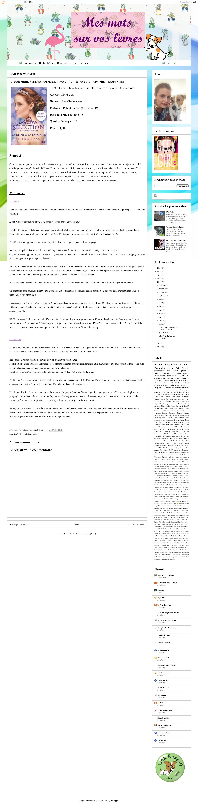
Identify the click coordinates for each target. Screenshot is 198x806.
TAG (187, 399)
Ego (179, 492)
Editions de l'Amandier (171, 492)
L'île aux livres (162, 695)
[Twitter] (175, 63)
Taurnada (157, 401)
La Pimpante (177, 515)
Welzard (169, 392)
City (155, 427)
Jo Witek (165, 434)
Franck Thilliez (170, 499)
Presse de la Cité (170, 534)
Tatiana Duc (174, 547)
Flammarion (172, 429)
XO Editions (162, 554)
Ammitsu (157, 462)
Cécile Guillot (176, 483)
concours (184, 554)
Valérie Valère (184, 550)
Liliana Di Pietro (179, 520)
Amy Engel (175, 401)
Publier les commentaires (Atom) (83, 533)
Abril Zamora (184, 457)
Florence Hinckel (159, 499)
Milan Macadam (183, 415)
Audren (172, 378)
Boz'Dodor (169, 425)
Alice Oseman (184, 459)
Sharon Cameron (171, 543)
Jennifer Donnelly (183, 508)
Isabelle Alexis (166, 506)
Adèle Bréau (184, 420)
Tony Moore (175, 550)
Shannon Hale (184, 448)
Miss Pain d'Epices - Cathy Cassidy (168, 337)
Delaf (174, 427)
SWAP (161, 448)
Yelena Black (166, 457)
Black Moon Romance (181, 471)
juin (160, 306)
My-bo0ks (161, 598)
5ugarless (99, 800)
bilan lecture (166, 401)
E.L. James (169, 489)
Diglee (156, 404)
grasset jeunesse (167, 557)
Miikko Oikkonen (163, 529)
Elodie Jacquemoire (169, 494)
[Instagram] (169, 63)
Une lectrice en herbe (165, 725)
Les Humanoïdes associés (167, 520)
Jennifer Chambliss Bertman (172, 413)
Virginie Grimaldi (173, 552)
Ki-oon (169, 390)
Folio (178, 429)
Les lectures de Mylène (165, 575)
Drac (164, 489)
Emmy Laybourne (166, 496)
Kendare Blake (178, 436)
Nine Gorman (162, 445)
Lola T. (187, 520)
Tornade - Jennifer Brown (175, 227)
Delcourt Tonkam (159, 487)
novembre (162, 288)
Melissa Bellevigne (159, 527)
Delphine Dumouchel (171, 487)
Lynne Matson (177, 438)
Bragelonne (157, 473)
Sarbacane (167, 448)
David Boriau (167, 485)
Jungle (186, 378)
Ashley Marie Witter (171, 466)
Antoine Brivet (158, 464)
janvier (161, 324)
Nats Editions (166, 418)
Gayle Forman (180, 499)
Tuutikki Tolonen (168, 455)
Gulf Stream (184, 429)
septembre (162, 295)
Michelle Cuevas (180, 527)
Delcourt (186, 411)
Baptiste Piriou (183, 422)
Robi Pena (157, 538)
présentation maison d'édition (162, 559)
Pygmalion (170, 445)
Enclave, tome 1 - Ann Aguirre (176, 240)
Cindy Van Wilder (177, 480)
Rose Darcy (181, 538)
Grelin (161, 501)
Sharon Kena (158, 450)
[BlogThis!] (53, 430)
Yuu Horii (178, 554)
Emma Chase (185, 494)
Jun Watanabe (165, 396)
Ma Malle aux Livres (165, 687)
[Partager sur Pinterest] (61, 430)
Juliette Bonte (158, 513)
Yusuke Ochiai (173, 408)
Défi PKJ (174, 383)
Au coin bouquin (163, 740)
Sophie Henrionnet (183, 450)
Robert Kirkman (184, 536)
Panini (182, 531)
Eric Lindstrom (176, 496)
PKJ (186, 364)
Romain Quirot (173, 538)
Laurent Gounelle (165, 517)
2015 (159, 343)
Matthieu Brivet (184, 524)
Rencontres (63, 63)
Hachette (170, 368)
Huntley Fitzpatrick (171, 432)
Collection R (22, 434)
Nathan (158, 364)
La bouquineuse (163, 650)
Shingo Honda (181, 543)
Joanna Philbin (173, 434)
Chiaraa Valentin (177, 411)
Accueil (77, 524)
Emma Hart (157, 496)
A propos (30, 63)
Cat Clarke (175, 476)
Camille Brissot (165, 473)
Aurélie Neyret (165, 394)
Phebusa (160, 590)
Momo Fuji (157, 418)
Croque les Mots (163, 658)
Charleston (167, 411)
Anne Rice (174, 462)
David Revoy (176, 485)
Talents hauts (184, 452)
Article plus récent (17, 524)
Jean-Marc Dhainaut (182, 387)
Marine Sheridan (178, 404)
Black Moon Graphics (166, 471)
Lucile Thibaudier (159, 522)
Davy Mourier (184, 485)
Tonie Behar (158, 455)
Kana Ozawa (163, 436)
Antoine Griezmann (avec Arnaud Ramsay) (176, 464)
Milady (175, 415)
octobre (162, 292)
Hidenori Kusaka (184, 503)
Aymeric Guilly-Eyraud (168, 469)
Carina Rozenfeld (168, 387)
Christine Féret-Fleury (181, 425)
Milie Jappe (178, 443)
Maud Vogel (169, 443)
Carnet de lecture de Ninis (167, 582)
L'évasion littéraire (164, 642)
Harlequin (178, 501)
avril (160, 313)
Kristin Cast (171, 375)
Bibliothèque (46, 63)
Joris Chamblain (160, 390)
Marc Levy (180, 522)
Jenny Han (157, 510)
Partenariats (81, 63)
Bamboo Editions (171, 422)
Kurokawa (171, 515)
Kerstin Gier (157, 515)
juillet (161, 303)
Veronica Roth (178, 455)
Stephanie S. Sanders (161, 452)
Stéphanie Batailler (178, 545)
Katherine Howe (180, 513)
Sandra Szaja (169, 540)
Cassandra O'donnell (165, 476)
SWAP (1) (170, 212)
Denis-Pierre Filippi (183, 487)
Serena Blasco (159, 408)
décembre (162, 285)
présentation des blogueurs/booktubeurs (166, 420)
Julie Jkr (181, 434)
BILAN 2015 (163, 332)
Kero (187, 513)
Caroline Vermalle (176, 473)
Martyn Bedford (173, 524)
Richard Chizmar (166, 536)
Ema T (178, 494)
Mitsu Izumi (172, 529)
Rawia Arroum (179, 445)
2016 (159, 282)
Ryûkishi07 (185, 406)
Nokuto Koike (165, 406)
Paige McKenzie (175, 531)
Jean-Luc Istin (164, 508)
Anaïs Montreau (165, 462)
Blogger (115, 800)
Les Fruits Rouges (164, 733)
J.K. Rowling (163, 404)
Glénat (181, 378)
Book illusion (162, 703)
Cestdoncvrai (162, 478)
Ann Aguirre (159, 422)
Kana (170, 404)
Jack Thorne (180, 506)
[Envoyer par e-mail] (50, 430)
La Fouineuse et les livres (166, 620)
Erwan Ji (165, 429)
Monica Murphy (181, 529)
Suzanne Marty (166, 547)
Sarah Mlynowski (179, 540)
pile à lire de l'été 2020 (181, 557)
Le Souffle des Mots (164, 710)
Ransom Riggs (180, 534)
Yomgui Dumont (170, 554)
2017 (159, 278)
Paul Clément (162, 534)
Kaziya (170, 436)
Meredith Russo (170, 527)
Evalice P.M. (185, 496)
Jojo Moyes (185, 510)
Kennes (186, 413)
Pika (181, 390)
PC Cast (180, 375)
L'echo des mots (163, 680)
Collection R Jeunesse (162, 383)
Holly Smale (158, 432)
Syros (178, 418)
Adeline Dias (164, 459)
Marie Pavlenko (164, 441)
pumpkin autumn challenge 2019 (171, 371)
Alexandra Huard (174, 459)
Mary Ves (185, 441)
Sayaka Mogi (175, 448)
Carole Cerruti (159, 411)
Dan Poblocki (158, 485)
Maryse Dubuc (159, 443)
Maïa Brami (168, 415)
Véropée (181, 552)
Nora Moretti (165, 531)
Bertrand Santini (159, 425)
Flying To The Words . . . (166, 628)
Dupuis (178, 427)
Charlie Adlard (178, 478)
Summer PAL (159, 392)
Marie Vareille (175, 441)
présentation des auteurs (166, 370)
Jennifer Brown (173, 508)
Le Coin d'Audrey (164, 605)
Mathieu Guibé (159, 415)
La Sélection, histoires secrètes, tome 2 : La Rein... (169, 328)
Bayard (178, 469)
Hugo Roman (158, 506)
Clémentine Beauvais (164, 427)
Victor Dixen (184, 418)
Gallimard (157, 413)
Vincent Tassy (163, 552)
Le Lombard (175, 517)
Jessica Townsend (167, 510)
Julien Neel (158, 385)
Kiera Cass (32, 434)
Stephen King (165, 545)
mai (160, 310)
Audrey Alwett (184, 466)
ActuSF (156, 459)
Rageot (186, 390)
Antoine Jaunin (159, 466)
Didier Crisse (158, 489)
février (161, 320)
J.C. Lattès (174, 506)
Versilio (156, 552)
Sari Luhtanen (163, 543)
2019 (159, 271)
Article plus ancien (136, 524)
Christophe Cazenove (166, 480)
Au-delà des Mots (163, 635)
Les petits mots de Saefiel (166, 665)
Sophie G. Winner (170, 450)
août (160, 299)
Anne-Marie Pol (184, 462)
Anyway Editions (182, 380)
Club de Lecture (177, 394)
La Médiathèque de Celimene (168, 612)
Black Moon (159, 375)
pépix (173, 559)
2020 (159, 268)
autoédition (177, 392)
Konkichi (164, 515)
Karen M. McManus (169, 513)
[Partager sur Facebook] (58, 430)
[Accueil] (20, 63)
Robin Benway (165, 538)
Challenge (170, 478)
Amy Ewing (184, 401)
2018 (159, 275)
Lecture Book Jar (166, 438)
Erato (177, 378)
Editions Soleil (183, 383)
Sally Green (161, 540)
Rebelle (173, 418)
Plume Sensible (163, 718)
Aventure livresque (164, 673)
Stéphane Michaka (174, 452)
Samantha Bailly (167, 399)
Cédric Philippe (184, 483)
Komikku (159, 368)
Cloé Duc (168, 483)
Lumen (176, 390)
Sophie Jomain (179, 399)
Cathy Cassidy (182, 368)
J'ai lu (182, 432)
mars (161, 317)
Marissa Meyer (169, 380)
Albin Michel (183, 373)
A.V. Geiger (176, 457)
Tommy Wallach (166, 550)
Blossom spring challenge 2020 (174, 385)
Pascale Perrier (176, 406)
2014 (159, 346)
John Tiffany (177, 510)
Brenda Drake (184, 408)
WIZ (166, 408)
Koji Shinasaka (177, 396)
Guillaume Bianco (169, 501)
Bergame (182, 469)
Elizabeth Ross (158, 494)
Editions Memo (178, 489)
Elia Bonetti (185, 492)
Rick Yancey (175, 536)
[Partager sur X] (56, 430)
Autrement (157, 469)
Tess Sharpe (181, 547)
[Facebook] (163, 63)
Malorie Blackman (171, 522)
